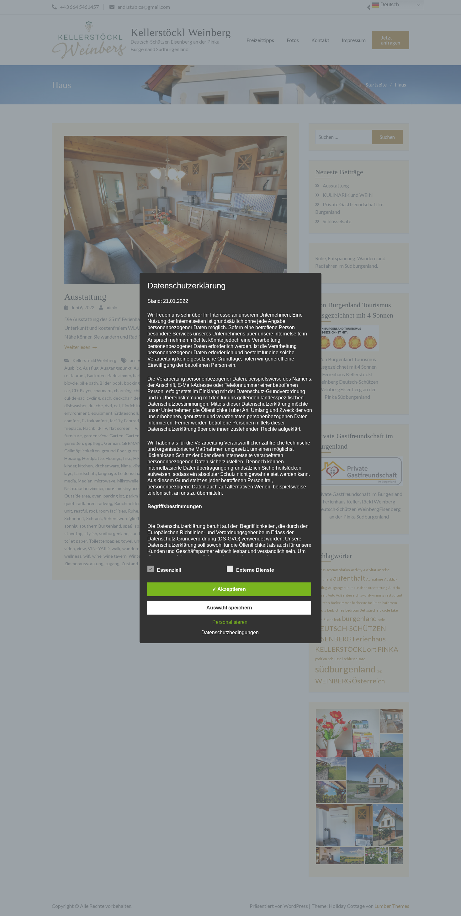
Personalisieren (229, 621)
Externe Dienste (255, 569)
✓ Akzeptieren (229, 589)
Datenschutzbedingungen (230, 632)
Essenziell (169, 569)
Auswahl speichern (229, 607)
